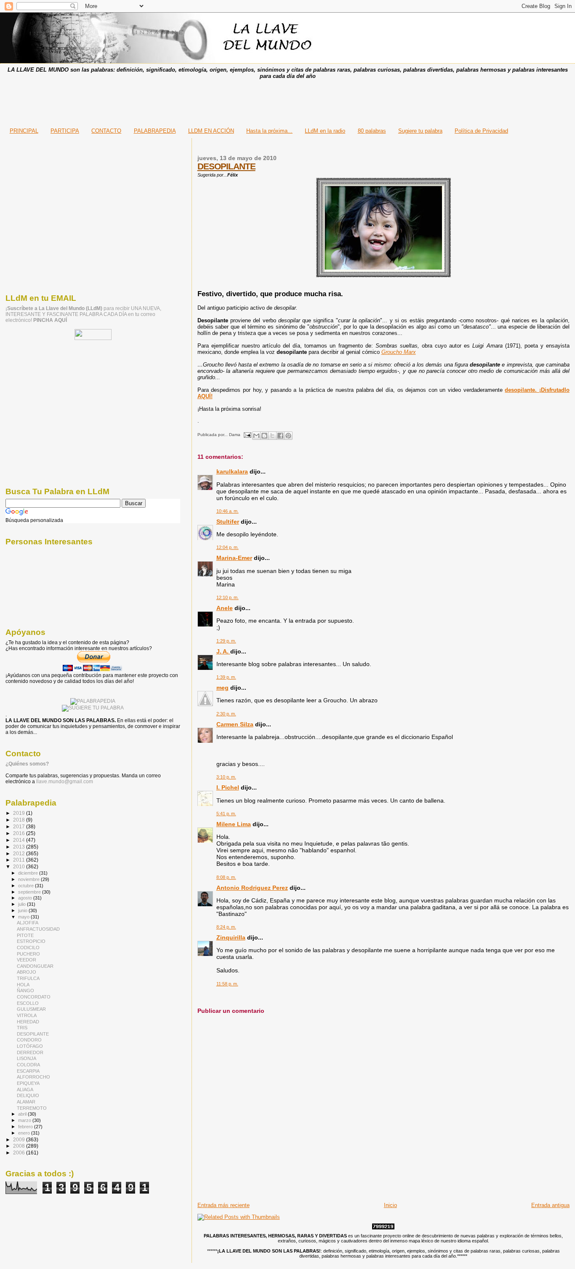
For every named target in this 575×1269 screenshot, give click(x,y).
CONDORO (29, 1039)
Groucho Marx (398, 352)
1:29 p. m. (226, 640)
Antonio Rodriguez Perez (252, 887)
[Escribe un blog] (264, 435)
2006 (19, 1152)
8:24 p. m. (226, 926)
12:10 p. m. (227, 597)
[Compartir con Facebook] (280, 435)
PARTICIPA (65, 131)
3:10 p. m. (226, 776)
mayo (24, 916)
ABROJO (26, 972)
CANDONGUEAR (35, 966)
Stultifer (227, 521)
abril (23, 1113)
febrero (26, 1126)
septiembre (30, 891)
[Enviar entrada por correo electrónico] (247, 434)
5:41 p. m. (226, 813)
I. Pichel (227, 787)
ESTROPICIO (31, 941)
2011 (19, 859)
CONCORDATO (34, 996)
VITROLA (27, 1015)
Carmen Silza (234, 724)
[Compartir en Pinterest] (288, 435)
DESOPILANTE (226, 166)
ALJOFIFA (27, 922)
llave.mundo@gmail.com (64, 781)
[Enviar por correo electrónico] (256, 435)
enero (24, 1132)
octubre (26, 885)
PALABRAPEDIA (155, 131)
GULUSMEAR (31, 1009)
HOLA (23, 984)
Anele (224, 608)
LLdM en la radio (325, 131)
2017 (19, 826)
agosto (25, 897)
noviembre (29, 879)
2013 (19, 846)
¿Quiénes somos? (27, 764)
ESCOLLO (28, 1003)
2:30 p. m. (226, 713)
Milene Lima (233, 824)
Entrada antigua (550, 1205)
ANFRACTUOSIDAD (38, 929)
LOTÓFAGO (30, 1046)
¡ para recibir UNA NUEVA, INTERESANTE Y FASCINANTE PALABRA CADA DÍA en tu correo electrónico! (83, 314)
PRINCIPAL (24, 131)
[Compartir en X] (272, 435)
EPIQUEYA (28, 1083)
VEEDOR (26, 959)
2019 (19, 813)
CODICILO (28, 947)
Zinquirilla (230, 937)
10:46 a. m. (227, 511)
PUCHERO (28, 953)
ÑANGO (25, 990)
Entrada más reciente (223, 1205)
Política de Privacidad (481, 131)
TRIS (22, 1027)
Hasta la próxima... (269, 131)
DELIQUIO (28, 1095)
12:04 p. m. (227, 547)
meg (222, 687)
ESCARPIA (28, 1071)
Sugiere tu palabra (420, 131)
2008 (19, 1146)
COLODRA (28, 1064)
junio (23, 910)
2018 (19, 819)
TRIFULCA (28, 978)
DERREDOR (30, 1052)
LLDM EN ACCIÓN (211, 131)
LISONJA (26, 1058)
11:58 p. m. (227, 983)
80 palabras (372, 131)
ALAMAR (26, 1101)
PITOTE (25, 935)
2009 (19, 1139)
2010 (19, 866)
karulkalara (232, 471)
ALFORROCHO (33, 1076)
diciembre (28, 872)
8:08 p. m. (226, 877)
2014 (19, 840)
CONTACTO (106, 131)
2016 (19, 833)
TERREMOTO (32, 1108)
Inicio (390, 1205)
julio (22, 904)
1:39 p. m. (226, 677)
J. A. (223, 651)
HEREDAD (28, 1021)
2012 (19, 853)
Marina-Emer (234, 557)
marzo (25, 1120)
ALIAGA (25, 1089)
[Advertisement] (287, 101)
